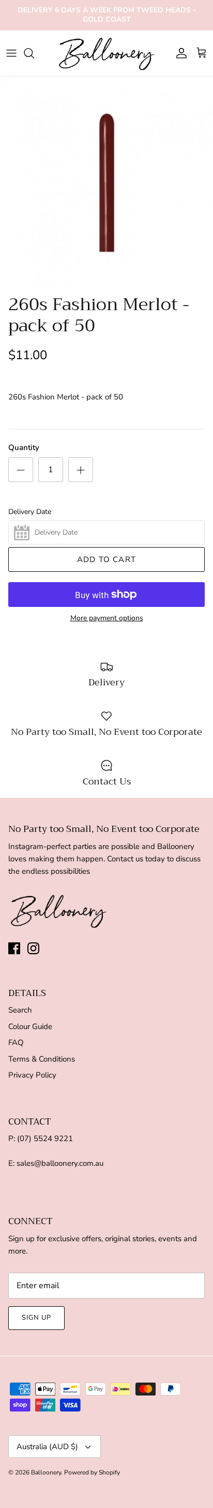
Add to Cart (106, 559)
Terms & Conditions (41, 1059)
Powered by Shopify (92, 1472)
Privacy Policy (32, 1075)
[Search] (34, 53)
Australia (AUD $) (47, 1446)
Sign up (36, 1317)
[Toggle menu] (11, 53)
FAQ (16, 1042)
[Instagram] (33, 948)
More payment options (106, 618)
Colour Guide (30, 1026)
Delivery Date (29, 512)
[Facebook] (14, 948)
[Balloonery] (106, 53)
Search (20, 1010)
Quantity (23, 447)
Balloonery (46, 1472)
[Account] (179, 53)
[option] (106, 182)
